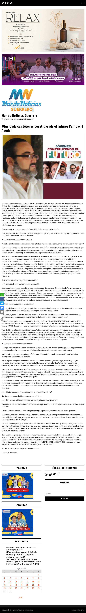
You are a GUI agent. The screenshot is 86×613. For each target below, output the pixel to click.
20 (27, 585)
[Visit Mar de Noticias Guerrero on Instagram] (50, 474)
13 (27, 581)
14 (33, 581)
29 (38, 588)
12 (21, 581)
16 (4, 585)
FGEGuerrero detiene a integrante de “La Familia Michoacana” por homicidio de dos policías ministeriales (21, 554)
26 (21, 588)
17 (10, 585)
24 (10, 588)
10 (10, 581)
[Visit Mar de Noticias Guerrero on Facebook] (58, 474)
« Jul (20, 597)
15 (38, 581)
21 (33, 585)
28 (33, 588)
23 (4, 588)
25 (16, 588)
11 (16, 581)
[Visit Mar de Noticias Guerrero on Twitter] (54, 474)
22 (38, 585)
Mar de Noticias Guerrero (20, 115)
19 (21, 585)
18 (16, 585)
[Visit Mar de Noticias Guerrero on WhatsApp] (46, 474)
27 (27, 588)
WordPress (81, 610)
